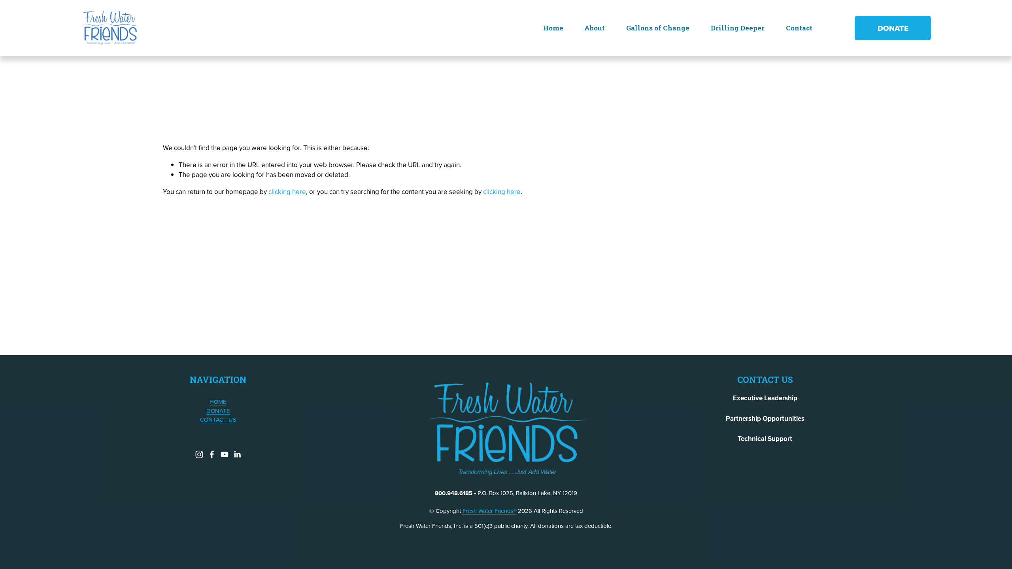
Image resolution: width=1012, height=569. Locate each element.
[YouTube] (224, 454)
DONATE (893, 28)
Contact (799, 27)
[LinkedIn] (237, 454)
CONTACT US (218, 419)
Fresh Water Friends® (489, 511)
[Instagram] (199, 454)
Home (553, 27)
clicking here (287, 191)
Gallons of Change (657, 27)
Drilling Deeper (738, 27)
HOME (218, 402)
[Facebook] (212, 454)
